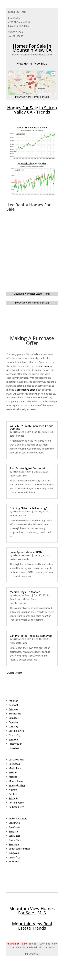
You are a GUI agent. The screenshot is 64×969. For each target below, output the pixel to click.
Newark (13, 789)
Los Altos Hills (16, 759)
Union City (14, 857)
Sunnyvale (14, 852)
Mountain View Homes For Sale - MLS (32, 910)
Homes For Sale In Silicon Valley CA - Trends (32, 110)
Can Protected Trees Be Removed (31, 636)
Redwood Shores (18, 818)
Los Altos (14, 748)
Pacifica (13, 794)
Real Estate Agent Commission (29, 468)
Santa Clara (15, 840)
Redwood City (16, 806)
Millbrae (13, 772)
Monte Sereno (16, 781)
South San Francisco (20, 848)
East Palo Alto (16, 730)
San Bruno (14, 822)
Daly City (13, 726)
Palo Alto (14, 798)
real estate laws (18, 475)
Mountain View (17, 785)
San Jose (13, 831)
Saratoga (14, 844)
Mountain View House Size (32, 163)
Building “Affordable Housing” (28, 508)
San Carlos (14, 827)
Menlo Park (15, 768)
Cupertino (14, 722)
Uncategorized (18, 603)
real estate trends (19, 559)
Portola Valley (16, 802)
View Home (24, 63)
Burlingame (15, 713)
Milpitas (13, 776)
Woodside (14, 861)
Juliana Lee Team (22, 431)
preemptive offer (26, 389)
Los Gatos (14, 763)
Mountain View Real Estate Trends (32, 293)
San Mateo (15, 835)
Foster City (15, 735)
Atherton (13, 700)
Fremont (13, 739)
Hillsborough (15, 743)
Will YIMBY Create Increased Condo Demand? (31, 427)
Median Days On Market (25, 592)
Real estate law (18, 515)
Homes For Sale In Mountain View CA (32, 48)
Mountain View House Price (32, 127)
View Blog (40, 63)
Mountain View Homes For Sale (32, 96)
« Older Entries (14, 672)
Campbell (14, 717)
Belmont (13, 705)
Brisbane (13, 709)
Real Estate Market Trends (24, 599)
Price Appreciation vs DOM (26, 552)
